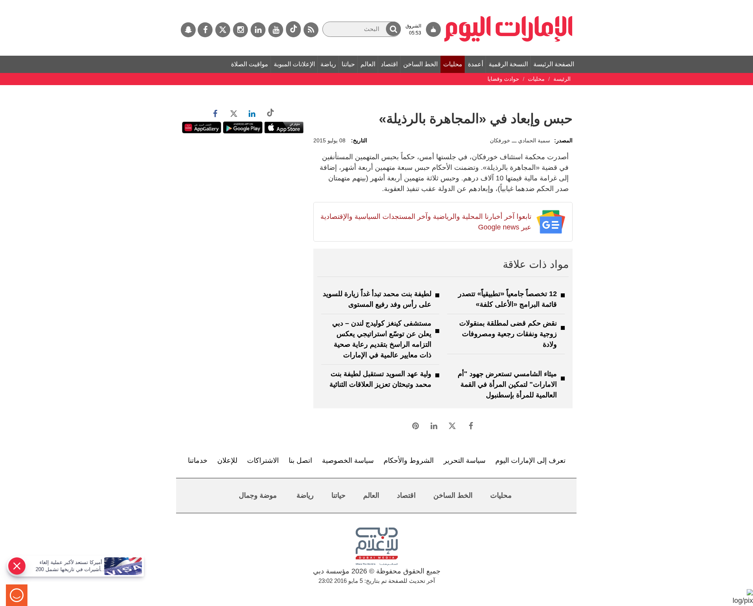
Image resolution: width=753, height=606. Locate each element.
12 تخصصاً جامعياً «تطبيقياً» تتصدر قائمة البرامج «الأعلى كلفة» (507, 299)
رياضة (328, 64)
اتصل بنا (300, 460)
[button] (393, 29)
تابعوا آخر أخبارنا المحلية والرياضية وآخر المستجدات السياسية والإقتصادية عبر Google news (425, 222)
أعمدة (475, 64)
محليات (452, 64)
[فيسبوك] (205, 29)
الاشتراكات (263, 460)
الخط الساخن (420, 64)
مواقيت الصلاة (249, 64)
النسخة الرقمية (508, 64)
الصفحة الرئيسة (553, 64)
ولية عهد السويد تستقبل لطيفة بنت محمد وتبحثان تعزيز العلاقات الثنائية (380, 379)
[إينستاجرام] (240, 29)
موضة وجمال (258, 495)
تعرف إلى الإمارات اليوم (530, 460)
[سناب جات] (188, 29)
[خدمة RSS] (311, 29)
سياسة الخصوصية (348, 460)
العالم (367, 64)
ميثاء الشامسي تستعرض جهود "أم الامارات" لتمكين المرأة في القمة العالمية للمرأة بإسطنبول (507, 384)
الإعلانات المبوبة (294, 64)
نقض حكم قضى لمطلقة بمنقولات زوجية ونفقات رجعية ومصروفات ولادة (508, 333)
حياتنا (348, 64)
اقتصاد (389, 64)
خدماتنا (197, 460)
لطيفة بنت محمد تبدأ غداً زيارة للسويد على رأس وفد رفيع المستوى (377, 299)
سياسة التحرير (465, 460)
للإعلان (227, 460)
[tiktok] (293, 29)
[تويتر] (222, 29)
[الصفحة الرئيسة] (508, 4)
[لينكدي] (258, 29)
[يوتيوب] (275, 29)
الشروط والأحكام (409, 460)
